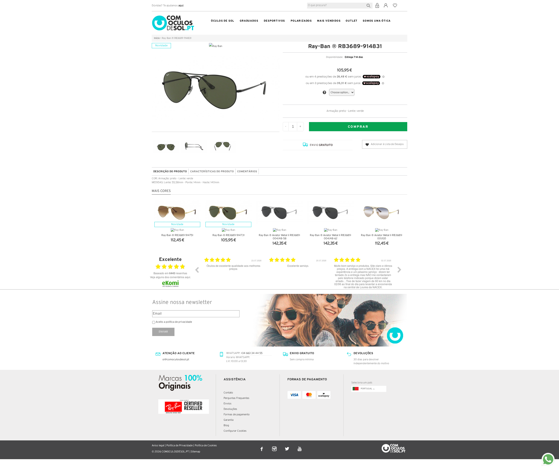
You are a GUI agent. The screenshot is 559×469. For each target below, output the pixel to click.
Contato (228, 392)
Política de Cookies (206, 445)
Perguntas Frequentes (236, 398)
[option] (233, 273)
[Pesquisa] (369, 5)
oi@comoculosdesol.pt (175, 359)
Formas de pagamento (237, 414)
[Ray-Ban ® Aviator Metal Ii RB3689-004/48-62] (330, 212)
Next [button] (399, 270)
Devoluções (230, 409)
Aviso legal (158, 445)
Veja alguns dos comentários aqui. (170, 277)
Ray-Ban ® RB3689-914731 (228, 235)
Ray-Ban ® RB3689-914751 (177, 235)
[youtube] (300, 446)
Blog (226, 425)
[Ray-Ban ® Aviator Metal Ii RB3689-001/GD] (381, 212)
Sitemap (195, 451)
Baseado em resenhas (170, 273)
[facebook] (262, 446)
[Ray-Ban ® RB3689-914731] (228, 212)
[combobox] (340, 6)
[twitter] (287, 446)
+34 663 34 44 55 (251, 353)
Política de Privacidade (179, 445)
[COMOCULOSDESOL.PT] (173, 16)
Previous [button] (197, 270)
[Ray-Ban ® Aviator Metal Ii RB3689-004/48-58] (279, 212)
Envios (227, 403)
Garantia (228, 420)
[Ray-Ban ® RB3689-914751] (177, 212)
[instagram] (275, 446)
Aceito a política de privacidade (174, 322)
